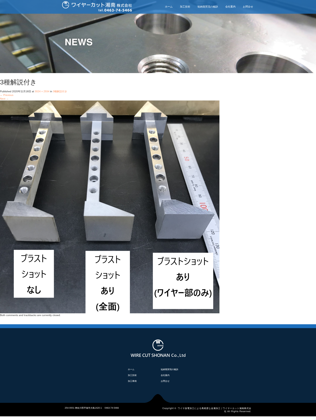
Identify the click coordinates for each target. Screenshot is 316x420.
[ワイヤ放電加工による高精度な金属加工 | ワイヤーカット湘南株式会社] (97, 6)
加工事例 (132, 381)
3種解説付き (60, 91)
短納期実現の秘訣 (208, 6)
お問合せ (248, 6)
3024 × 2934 (42, 91)
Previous (6, 95)
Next (4, 98)
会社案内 (230, 6)
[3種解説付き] (109, 206)
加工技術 (185, 6)
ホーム (169, 6)
